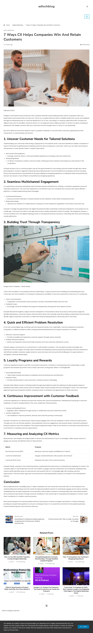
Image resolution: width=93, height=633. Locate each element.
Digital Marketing (9, 30)
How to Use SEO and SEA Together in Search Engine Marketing (17, 558)
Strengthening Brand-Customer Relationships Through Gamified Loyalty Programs (46, 559)
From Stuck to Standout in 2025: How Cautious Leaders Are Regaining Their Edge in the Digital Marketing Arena (76, 590)
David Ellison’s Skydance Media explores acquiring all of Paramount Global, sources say (29, 520)
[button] (46, 605)
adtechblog (46, 6)
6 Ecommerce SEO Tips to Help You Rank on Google (63, 519)
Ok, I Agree (83, 627)
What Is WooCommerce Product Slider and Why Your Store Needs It (17, 588)
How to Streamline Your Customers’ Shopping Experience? (76, 558)
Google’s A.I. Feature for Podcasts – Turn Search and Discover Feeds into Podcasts (46, 589)
